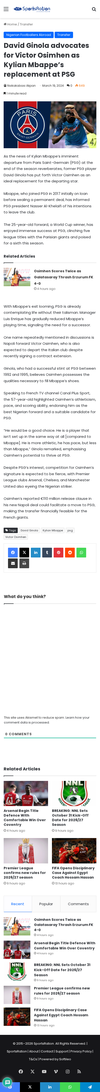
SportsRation (17, 1051)
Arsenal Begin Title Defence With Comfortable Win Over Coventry (25, 817)
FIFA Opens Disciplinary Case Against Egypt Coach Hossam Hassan (73, 873)
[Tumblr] (47, 552)
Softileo (65, 1059)
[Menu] (6, 10)
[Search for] (94, 10)
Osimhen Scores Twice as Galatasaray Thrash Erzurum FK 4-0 (63, 277)
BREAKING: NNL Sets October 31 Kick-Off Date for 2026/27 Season (70, 817)
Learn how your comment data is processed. (47, 720)
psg (70, 530)
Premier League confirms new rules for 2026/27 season (25, 873)
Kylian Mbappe (53, 530)
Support (62, 1051)
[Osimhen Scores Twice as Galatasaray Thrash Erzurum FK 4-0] (17, 277)
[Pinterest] (58, 552)
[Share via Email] (13, 563)
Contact (47, 1051)
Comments (78, 903)
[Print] (24, 563)
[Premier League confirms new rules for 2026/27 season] (26, 850)
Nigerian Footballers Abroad (28, 34)
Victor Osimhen (15, 537)
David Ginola (29, 530)
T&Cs (33, 1059)
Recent (17, 903)
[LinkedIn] (36, 552)
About (34, 1051)
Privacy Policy (81, 1051)
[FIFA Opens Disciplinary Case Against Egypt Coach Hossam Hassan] (74, 850)
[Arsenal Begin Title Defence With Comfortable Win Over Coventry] (26, 793)
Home (12, 24)
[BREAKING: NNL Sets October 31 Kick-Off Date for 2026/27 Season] (74, 793)
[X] (24, 552)
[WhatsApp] (81, 552)
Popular (46, 903)
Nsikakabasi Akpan (21, 86)
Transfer (26, 24)
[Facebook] (13, 552)
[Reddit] (70, 552)
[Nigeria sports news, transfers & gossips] (31, 9)
